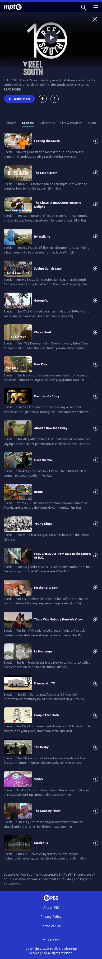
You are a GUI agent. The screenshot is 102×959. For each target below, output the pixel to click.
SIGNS (38, 779)
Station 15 (41, 843)
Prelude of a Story (47, 396)
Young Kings (43, 524)
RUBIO (38, 492)
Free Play (40, 364)
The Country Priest (47, 811)
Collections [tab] (47, 123)
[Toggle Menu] (55, 99)
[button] (83, 7)
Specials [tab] (28, 123)
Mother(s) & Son (46, 588)
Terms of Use (51, 926)
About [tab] (92, 123)
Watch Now (22, 99)
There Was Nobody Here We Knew (58, 619)
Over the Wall (44, 460)
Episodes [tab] (10, 123)
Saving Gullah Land (48, 269)
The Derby (41, 747)
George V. (41, 301)
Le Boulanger (43, 651)
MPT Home (51, 940)
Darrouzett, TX (44, 683)
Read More (12, 89)
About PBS (51, 908)
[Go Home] (95, 19)
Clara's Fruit (42, 332)
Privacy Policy (51, 917)
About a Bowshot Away (50, 428)
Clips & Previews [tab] (71, 123)
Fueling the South (47, 141)
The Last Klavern (45, 173)
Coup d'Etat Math (46, 715)
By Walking (42, 237)
